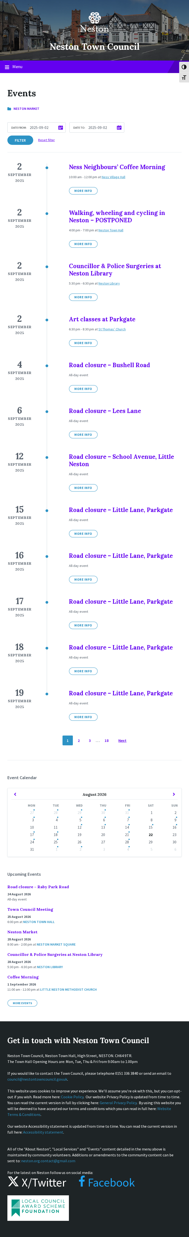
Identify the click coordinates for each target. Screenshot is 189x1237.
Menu (17, 66)
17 (32, 834)
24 (32, 841)
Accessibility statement (43, 1132)
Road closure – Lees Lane (105, 411)
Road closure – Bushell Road (109, 365)
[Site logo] (94, 35)
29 (79, 812)
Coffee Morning (23, 977)
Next (122, 740)
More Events (22, 1003)
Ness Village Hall (113, 177)
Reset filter (46, 140)
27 (32, 812)
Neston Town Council (94, 46)
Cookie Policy (72, 1096)
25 (56, 841)
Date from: (19, 127)
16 (174, 827)
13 (103, 827)
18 (107, 740)
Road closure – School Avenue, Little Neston (121, 460)
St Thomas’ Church (112, 329)
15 (151, 827)
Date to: (79, 127)
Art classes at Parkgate (102, 319)
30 (103, 812)
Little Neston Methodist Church (68, 989)
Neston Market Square (56, 944)
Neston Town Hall (110, 230)
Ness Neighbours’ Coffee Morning (117, 167)
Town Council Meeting (30, 909)
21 (127, 834)
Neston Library (109, 283)
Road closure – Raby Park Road (38, 886)
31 (127, 812)
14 (127, 827)
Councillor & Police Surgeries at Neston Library (115, 269)
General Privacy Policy (118, 1102)
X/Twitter (42, 1182)
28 (56, 812)
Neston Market (26, 108)
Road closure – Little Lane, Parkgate (121, 510)
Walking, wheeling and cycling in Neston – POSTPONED (117, 216)
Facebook (110, 1182)
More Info (83, 191)
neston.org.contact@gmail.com (48, 1160)
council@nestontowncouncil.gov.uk (37, 1079)
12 (79, 827)
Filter (20, 140)
